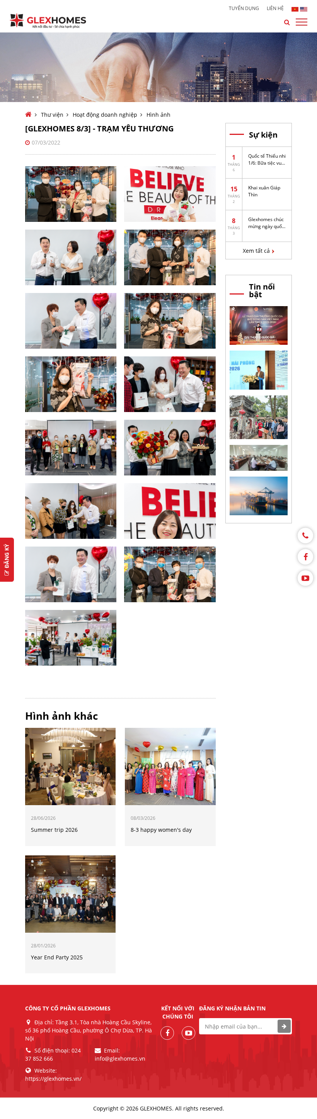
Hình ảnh (158, 114)
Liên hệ (275, 8)
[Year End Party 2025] (70, 893)
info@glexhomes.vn (120, 1058)
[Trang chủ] (28, 114)
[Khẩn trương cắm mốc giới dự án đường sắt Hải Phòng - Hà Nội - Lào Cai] (259, 457)
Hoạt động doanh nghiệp (105, 114)
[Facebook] (305, 556)
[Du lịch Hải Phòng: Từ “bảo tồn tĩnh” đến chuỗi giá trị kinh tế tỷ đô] (259, 416)
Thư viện (52, 114)
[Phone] (305, 535)
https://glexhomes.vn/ (53, 1078)
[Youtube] (305, 578)
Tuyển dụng (244, 8)
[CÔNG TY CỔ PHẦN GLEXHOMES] (54, 21)
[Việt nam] (295, 8)
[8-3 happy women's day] (170, 766)
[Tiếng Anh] (303, 8)
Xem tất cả (256, 250)
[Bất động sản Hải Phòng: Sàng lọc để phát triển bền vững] (259, 369)
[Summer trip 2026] (70, 766)
